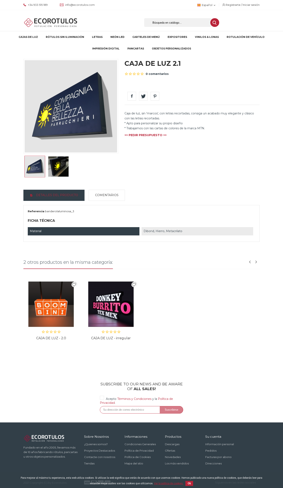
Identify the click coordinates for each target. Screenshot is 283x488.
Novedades (173, 457)
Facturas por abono (218, 457)
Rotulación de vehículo (246, 36)
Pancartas (135, 48)
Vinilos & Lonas (207, 36)
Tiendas (89, 463)
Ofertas (170, 450)
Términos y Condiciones (134, 399)
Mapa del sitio (134, 463)
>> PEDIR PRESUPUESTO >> (146, 135)
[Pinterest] (155, 96)
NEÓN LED (117, 36)
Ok (189, 483)
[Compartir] (131, 96)
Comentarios (107, 195)
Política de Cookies (138, 457)
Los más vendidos (177, 463)
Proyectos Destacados (99, 450)
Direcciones (213, 463)
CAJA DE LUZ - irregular (111, 338)
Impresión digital (106, 48)
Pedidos (210, 450)
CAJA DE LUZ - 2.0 (51, 338)
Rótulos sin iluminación (65, 36)
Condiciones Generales (140, 444)
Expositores (177, 36)
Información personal (219, 444)
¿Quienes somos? (96, 444)
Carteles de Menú (146, 36)
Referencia (36, 211)
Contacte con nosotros (99, 457)
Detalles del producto (56, 195)
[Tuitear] (143, 96)
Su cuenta (213, 437)
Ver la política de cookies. (168, 483)
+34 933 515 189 (37, 4)
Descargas (172, 444)
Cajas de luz (28, 36)
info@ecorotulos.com (80, 4)
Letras (97, 36)
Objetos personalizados (171, 48)
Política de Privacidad (139, 450)
